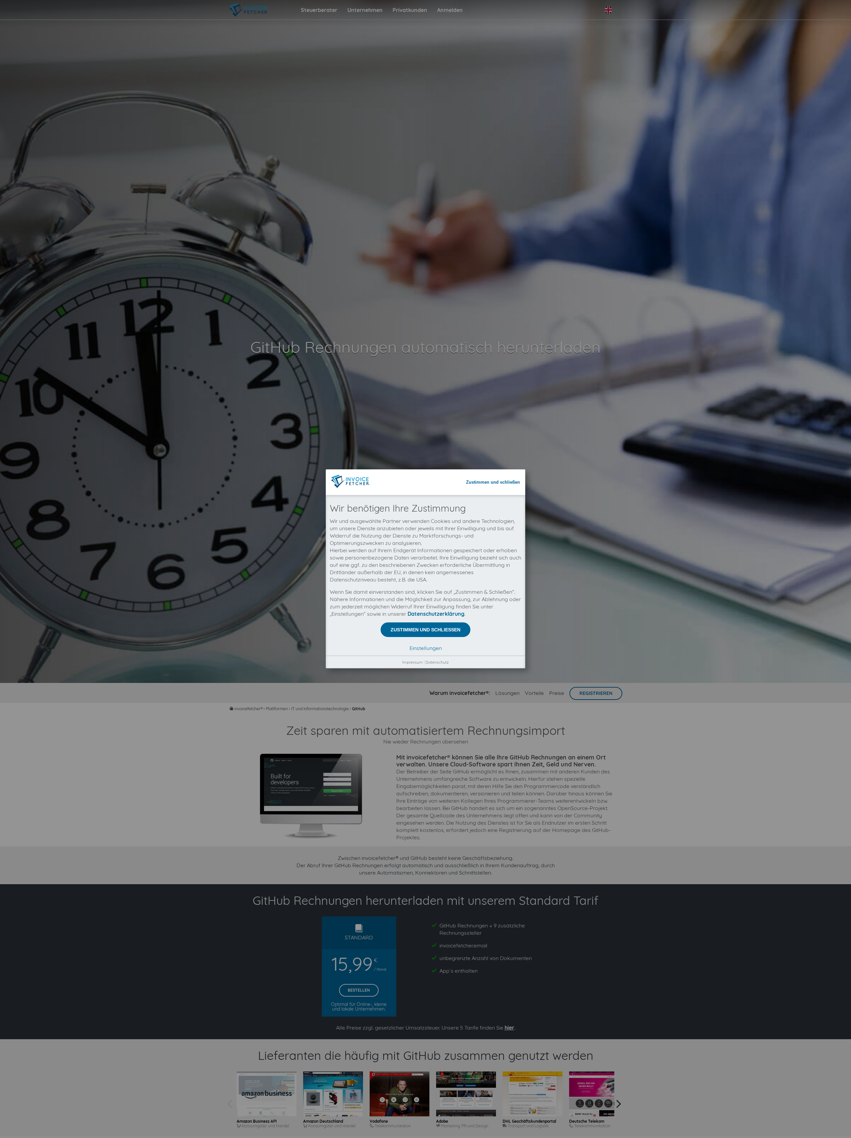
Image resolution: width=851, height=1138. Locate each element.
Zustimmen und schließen (493, 482)
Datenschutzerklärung (436, 613)
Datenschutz (437, 662)
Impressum (412, 662)
